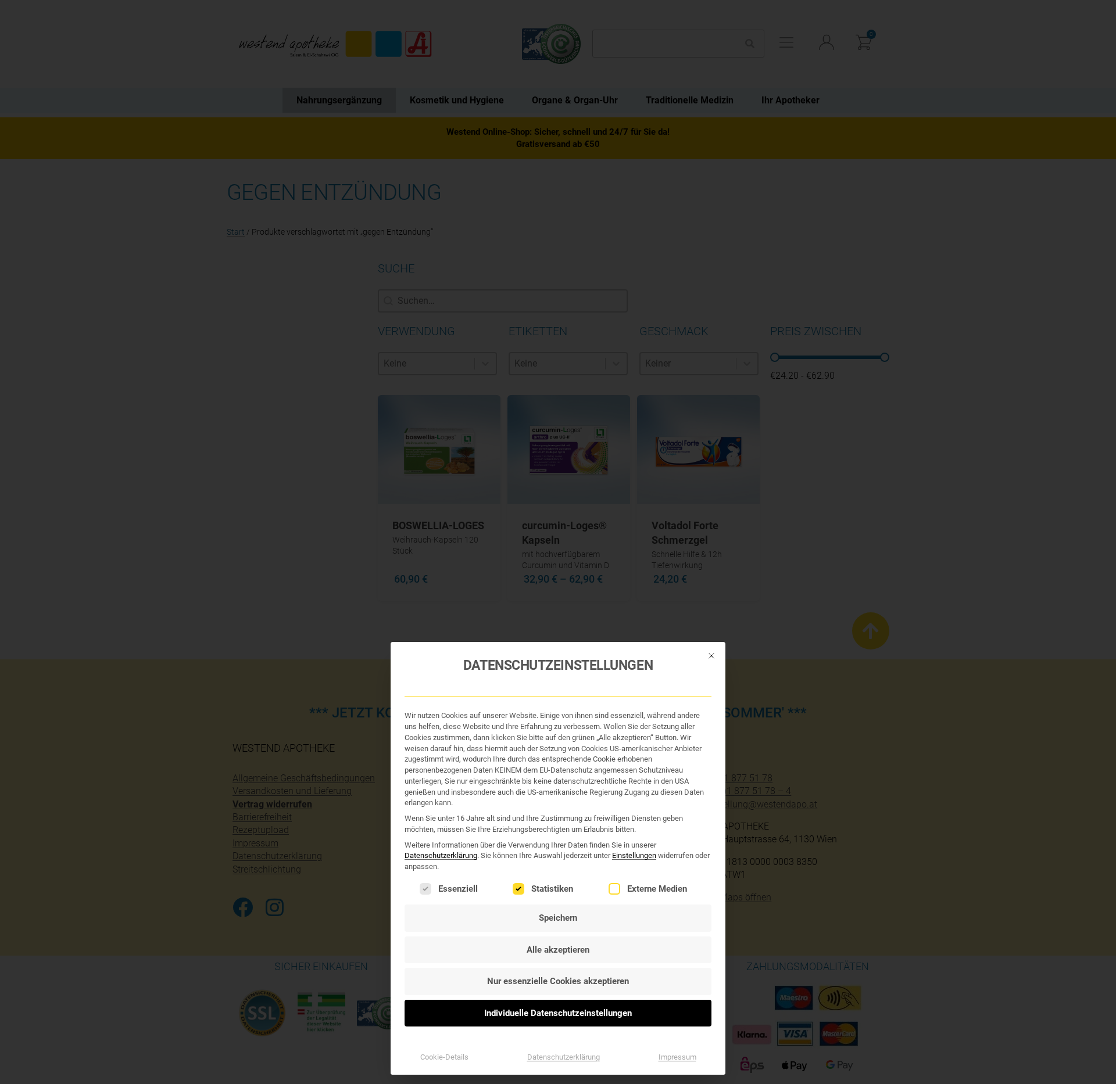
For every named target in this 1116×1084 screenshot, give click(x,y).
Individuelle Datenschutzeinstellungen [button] (558, 1013)
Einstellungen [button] (634, 855)
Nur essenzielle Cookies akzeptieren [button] (558, 981)
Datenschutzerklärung (441, 855)
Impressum (677, 1057)
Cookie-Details (444, 1057)
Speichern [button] (558, 918)
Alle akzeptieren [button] (558, 950)
